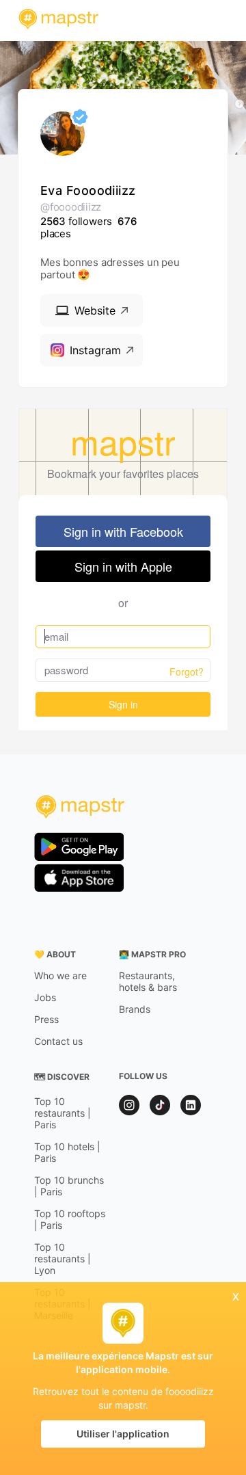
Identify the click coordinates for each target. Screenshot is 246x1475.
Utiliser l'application (123, 1433)
